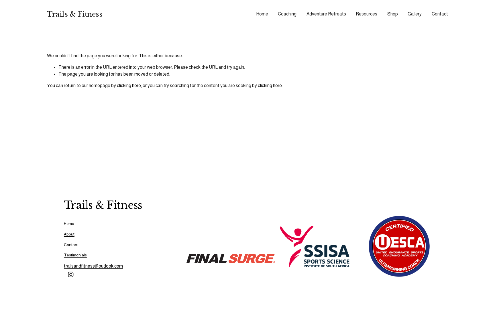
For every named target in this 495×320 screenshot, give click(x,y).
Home (262, 13)
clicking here (129, 85)
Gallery (415, 13)
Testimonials (75, 255)
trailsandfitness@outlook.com (93, 266)
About (69, 234)
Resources (366, 13)
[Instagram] (71, 274)
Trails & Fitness (74, 14)
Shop (392, 13)
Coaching (287, 13)
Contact (440, 13)
